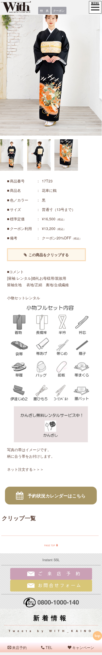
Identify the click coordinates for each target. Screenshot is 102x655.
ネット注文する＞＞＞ (25, 469)
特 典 (44, 10)
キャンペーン (83, 647)
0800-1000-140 (58, 601)
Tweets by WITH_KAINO (51, 631)
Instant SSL (51, 560)
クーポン (59, 10)
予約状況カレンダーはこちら (57, 495)
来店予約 (19, 647)
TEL (49, 647)
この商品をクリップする (49, 254)
